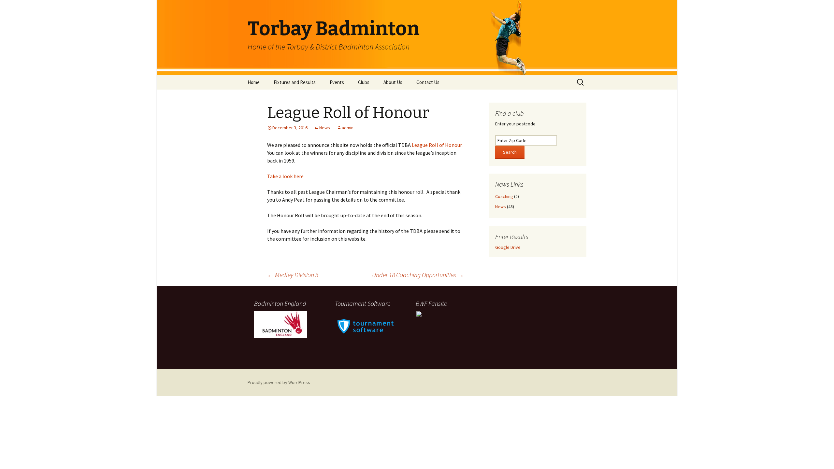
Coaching (504, 196)
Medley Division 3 (292, 275)
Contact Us (427, 82)
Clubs (363, 82)
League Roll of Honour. (437, 145)
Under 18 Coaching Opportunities (418, 275)
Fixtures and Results (295, 82)
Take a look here (285, 176)
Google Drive (508, 247)
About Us (392, 82)
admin (347, 128)
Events (337, 82)
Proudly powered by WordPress (279, 382)
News (324, 128)
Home (254, 82)
